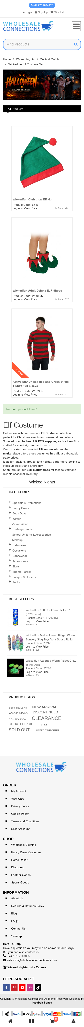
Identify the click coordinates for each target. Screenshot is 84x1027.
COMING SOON (18, 719)
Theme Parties (21, 571)
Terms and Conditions (25, 821)
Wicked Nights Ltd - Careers (27, 967)
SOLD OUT (19, 730)
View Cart (17, 798)
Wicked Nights (25, 59)
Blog (14, 913)
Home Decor (19, 859)
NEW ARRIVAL (44, 707)
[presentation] (10, 85)
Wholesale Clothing (23, 844)
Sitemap (16, 936)
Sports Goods (20, 882)
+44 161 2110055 (18, 956)
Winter (16, 518)
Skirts (16, 566)
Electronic (17, 867)
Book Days (19, 513)
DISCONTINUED (45, 712)
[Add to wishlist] (71, 141)
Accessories (20, 561)
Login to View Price (25, 208)
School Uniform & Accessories (31, 534)
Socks (16, 582)
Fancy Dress (20, 508)
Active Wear (20, 524)
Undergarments (22, 529)
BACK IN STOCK (18, 713)
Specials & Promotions (26, 502)
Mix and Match (49, 59)
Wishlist (59, 12)
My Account (18, 791)
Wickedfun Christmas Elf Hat (32, 199)
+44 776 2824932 (43, 5)
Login (28, 12)
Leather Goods (21, 875)
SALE (44, 724)
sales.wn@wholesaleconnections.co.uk (32, 960)
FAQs (14, 921)
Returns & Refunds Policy (27, 906)
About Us (17, 898)
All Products (15, 109)
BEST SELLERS (18, 707)
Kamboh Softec (42, 1002)
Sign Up (43, 12)
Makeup (17, 540)
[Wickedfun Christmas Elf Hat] (42, 167)
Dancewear (19, 555)
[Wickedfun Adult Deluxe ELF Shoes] (42, 258)
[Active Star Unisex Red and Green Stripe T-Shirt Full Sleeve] (42, 349)
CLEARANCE (46, 718)
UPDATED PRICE (22, 724)
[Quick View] (71, 149)
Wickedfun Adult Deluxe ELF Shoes (37, 290)
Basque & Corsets (24, 577)
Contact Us (18, 928)
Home (7, 59)
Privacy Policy (20, 806)
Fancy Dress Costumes (26, 852)
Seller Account (20, 828)
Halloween (19, 545)
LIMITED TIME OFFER (47, 730)
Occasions (19, 550)
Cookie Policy (20, 813)
